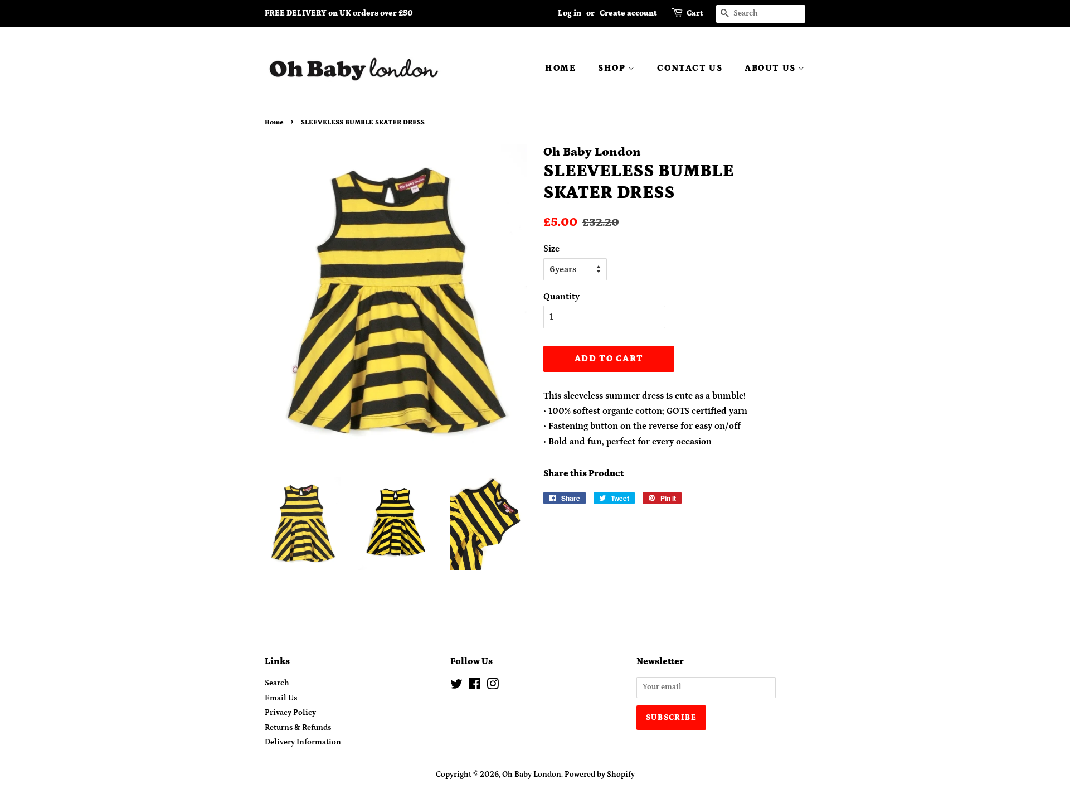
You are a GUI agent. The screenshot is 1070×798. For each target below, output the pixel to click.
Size (551, 249)
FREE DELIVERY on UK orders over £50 (339, 13)
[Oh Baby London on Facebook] (474, 686)
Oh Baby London (531, 774)
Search (277, 683)
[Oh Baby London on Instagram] (493, 686)
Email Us (281, 698)
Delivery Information (303, 742)
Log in (569, 13)
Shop (613, 68)
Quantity (561, 297)
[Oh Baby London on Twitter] (456, 686)
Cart (695, 13)
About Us (771, 68)
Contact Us (689, 68)
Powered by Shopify (600, 774)
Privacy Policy (290, 712)
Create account (628, 13)
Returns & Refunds (298, 727)
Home (560, 68)
